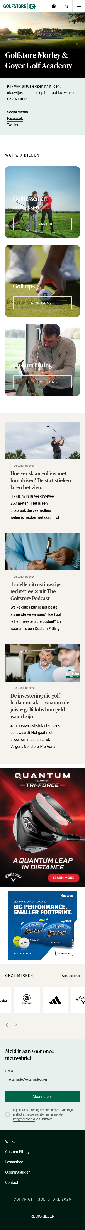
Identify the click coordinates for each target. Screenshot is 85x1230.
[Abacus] (27, 999)
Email (11, 1070)
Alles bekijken (71, 975)
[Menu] (79, 6)
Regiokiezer (42, 1216)
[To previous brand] (7, 1025)
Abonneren (41, 1096)
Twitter (12, 124)
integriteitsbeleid (24, 1119)
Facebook (15, 118)
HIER (22, 98)
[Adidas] (55, 999)
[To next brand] (15, 1025)
